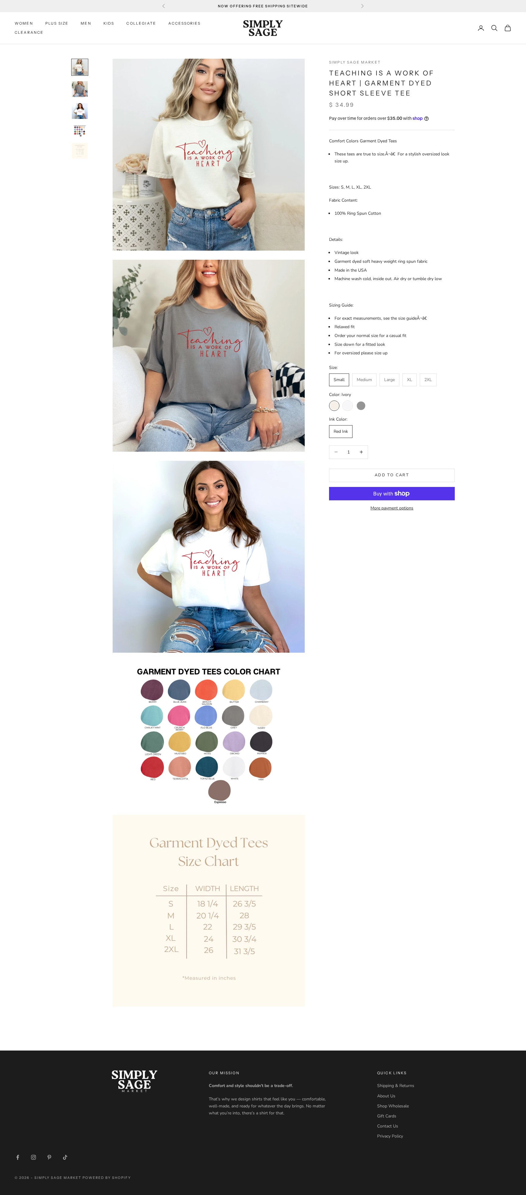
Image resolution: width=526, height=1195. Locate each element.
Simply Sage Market (355, 62)
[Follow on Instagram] (33, 1157)
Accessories (184, 23)
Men (86, 23)
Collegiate (141, 23)
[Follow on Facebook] (18, 1157)
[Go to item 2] (79, 89)
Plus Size (56, 23)
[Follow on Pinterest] (49, 1157)
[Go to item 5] (79, 150)
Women (24, 23)
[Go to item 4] (79, 130)
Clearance (29, 32)
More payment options (391, 508)
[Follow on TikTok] (65, 1157)
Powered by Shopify (106, 1178)
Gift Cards (386, 1116)
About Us (386, 1096)
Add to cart (392, 475)
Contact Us (387, 1126)
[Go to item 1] (79, 67)
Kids (108, 23)
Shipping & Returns (395, 1086)
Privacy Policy (390, 1136)
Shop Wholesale (393, 1106)
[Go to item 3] (79, 111)
